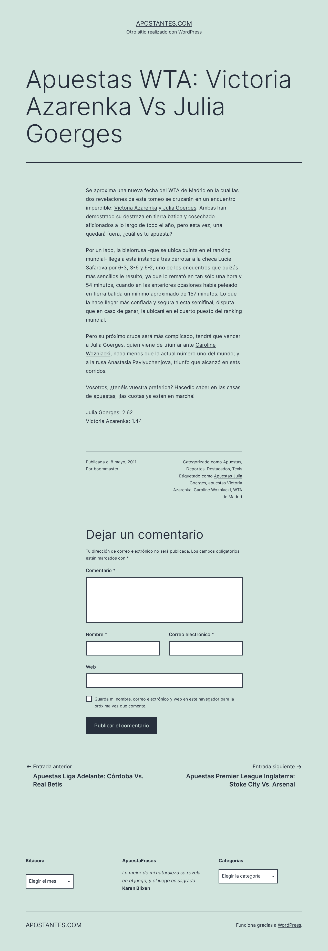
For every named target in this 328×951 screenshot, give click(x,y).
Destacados (218, 468)
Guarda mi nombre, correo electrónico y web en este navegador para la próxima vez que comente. (164, 702)
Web (91, 667)
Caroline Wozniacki (212, 489)
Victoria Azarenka (135, 208)
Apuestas (232, 461)
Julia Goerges (178, 208)
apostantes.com (164, 23)
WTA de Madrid (186, 190)
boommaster (106, 468)
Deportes (195, 468)
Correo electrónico (191, 634)
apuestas (104, 396)
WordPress (289, 925)
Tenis (237, 468)
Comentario (100, 570)
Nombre (96, 634)
